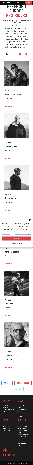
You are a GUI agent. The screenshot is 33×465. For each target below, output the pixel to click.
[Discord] (9, 455)
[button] (30, 220)
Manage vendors (6, 234)
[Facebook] (11, 455)
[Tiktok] (14, 455)
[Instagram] (6, 455)
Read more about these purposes (23, 234)
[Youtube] (3, 455)
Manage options (16, 243)
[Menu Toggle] (18, 3)
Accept (16, 238)
